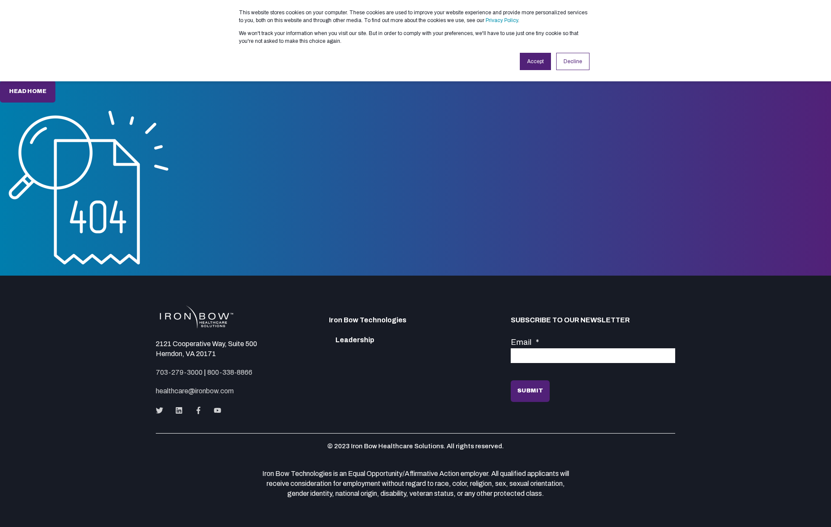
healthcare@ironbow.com (195, 391)
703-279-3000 (179, 372)
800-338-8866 (229, 372)
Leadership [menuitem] (354, 340)
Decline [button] (573, 61)
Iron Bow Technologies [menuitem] (367, 320)
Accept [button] (535, 61)
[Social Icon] (162, 410)
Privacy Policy (502, 20)
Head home (27, 91)
